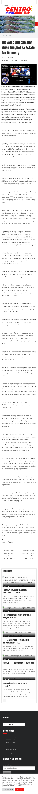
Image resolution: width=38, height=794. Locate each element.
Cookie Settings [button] (8, 789)
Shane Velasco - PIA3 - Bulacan (15, 60)
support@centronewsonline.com (16, 753)
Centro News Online (10, 24)
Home (5, 30)
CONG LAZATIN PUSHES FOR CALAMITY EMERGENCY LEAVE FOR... (16, 641)
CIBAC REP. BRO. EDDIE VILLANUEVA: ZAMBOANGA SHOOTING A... (15, 591)
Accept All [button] (19, 789)
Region (10, 30)
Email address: (7, 765)
